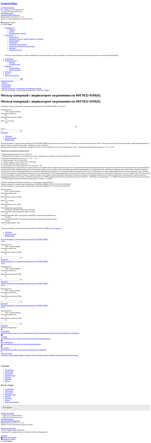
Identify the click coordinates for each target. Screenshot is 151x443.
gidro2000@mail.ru (7, 13)
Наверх (4, 436)
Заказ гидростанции (12, 402)
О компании (9, 370)
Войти (5, 437)
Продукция (9, 372)
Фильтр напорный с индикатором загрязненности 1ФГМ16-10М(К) (24, 305)
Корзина (6, 22)
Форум (7, 381)
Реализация (9, 374)
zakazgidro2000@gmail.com (10, 15)
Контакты (8, 379)
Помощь (8, 377)
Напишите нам (10, 375)
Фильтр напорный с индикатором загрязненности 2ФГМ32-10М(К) (24, 283)
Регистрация (11, 437)
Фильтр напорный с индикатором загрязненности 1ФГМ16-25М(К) (24, 239)
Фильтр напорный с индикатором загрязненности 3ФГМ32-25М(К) (24, 261)
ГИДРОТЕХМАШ (7, 8)
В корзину (4, 259)
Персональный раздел (8, 428)
